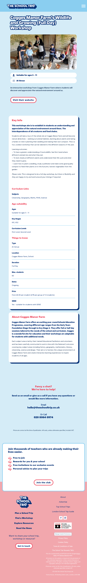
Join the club (43, 482)
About (63, 497)
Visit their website (23, 99)
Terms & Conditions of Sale (63, 546)
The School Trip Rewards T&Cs (63, 550)
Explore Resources (24, 523)
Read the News (24, 528)
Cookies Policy (63, 542)
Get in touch (24, 546)
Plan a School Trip (24, 513)
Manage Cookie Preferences (63, 534)
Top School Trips (63, 506)
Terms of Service (64, 555)
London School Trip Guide (63, 511)
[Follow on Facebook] (61, 518)
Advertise (63, 501)
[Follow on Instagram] (65, 518)
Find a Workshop (24, 518)
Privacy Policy (63, 538)
